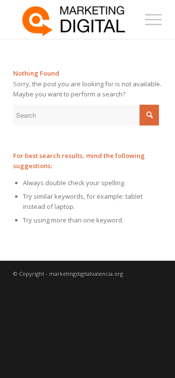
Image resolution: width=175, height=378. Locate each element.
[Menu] (148, 19)
